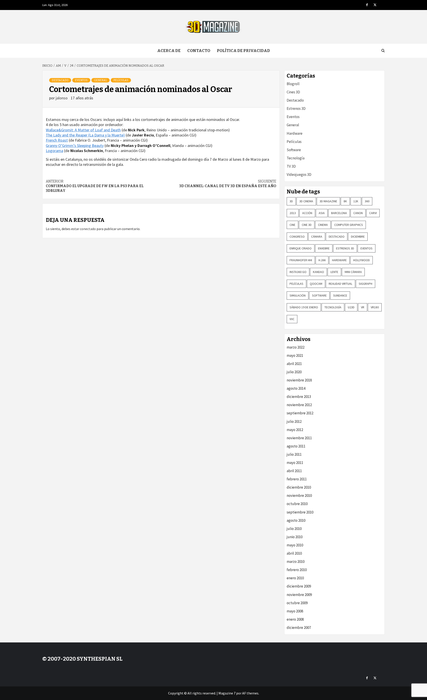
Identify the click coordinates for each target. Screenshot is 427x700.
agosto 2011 (296, 446)
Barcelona (339, 213)
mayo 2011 (295, 462)
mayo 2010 (295, 545)
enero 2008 (295, 619)
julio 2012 (294, 421)
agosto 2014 (296, 388)
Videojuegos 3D (299, 174)
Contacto (198, 50)
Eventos (81, 80)
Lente (334, 272)
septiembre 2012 (300, 413)
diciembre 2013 (299, 396)
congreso (297, 237)
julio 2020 (294, 371)
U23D (351, 307)
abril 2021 (294, 363)
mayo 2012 (295, 429)
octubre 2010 (297, 503)
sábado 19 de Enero (304, 307)
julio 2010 (294, 528)
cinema (323, 225)
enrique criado (301, 248)
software (319, 295)
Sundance (340, 295)
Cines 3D (293, 92)
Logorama (54, 150)
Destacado (60, 80)
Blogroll (293, 83)
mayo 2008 (295, 611)
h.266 (322, 260)
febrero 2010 (297, 569)
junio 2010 (294, 536)
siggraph (365, 284)
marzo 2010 (295, 561)
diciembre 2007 (299, 627)
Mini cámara (353, 272)
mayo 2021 (295, 355)
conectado (88, 229)
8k (345, 201)
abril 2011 (294, 470)
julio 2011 (294, 454)
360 (367, 201)
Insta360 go (298, 272)
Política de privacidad (243, 50)
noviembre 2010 (299, 495)
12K (355, 201)
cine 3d (307, 225)
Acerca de (169, 50)
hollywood (361, 260)
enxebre (324, 248)
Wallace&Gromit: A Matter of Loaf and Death (83, 129)
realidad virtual (340, 284)
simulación (298, 295)
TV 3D (291, 166)
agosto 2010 (296, 520)
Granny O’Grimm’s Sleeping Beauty (75, 145)
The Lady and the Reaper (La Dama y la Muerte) (85, 135)
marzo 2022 (295, 347)
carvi (373, 213)
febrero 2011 (297, 479)
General (100, 80)
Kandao (318, 272)
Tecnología (295, 158)
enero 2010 (295, 578)
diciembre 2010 (299, 487)
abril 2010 (294, 553)
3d (291, 201)
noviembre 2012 (299, 404)
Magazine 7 (227, 693)
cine (292, 225)
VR (362, 307)
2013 (293, 213)
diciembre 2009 (299, 586)
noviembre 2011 (299, 437)
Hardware (294, 133)
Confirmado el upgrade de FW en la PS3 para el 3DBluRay (95, 186)
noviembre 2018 (299, 380)
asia (322, 213)
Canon (358, 213)
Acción (307, 213)
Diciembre (358, 237)
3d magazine (328, 201)
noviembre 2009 (299, 594)
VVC (292, 319)
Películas (120, 80)
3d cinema (306, 201)
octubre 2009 (297, 602)
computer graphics (348, 225)
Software (294, 149)
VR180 (375, 307)
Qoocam (316, 284)
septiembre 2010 (300, 512)
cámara (316, 237)
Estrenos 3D (296, 108)
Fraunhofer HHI (301, 260)
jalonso (62, 97)
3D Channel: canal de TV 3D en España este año (227, 183)
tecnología (332, 307)
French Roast (57, 140)
